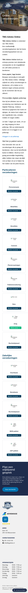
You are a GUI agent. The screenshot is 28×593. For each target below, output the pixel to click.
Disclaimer (12, 589)
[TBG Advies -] (7, 509)
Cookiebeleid (5, 589)
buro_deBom (14, 585)
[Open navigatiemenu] (22, 6)
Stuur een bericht (10, 489)
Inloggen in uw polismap (10, 136)
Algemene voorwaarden (8, 587)
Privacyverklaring (19, 587)
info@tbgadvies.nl (9, 543)
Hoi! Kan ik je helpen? (21, 590)
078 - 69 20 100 (8, 540)
